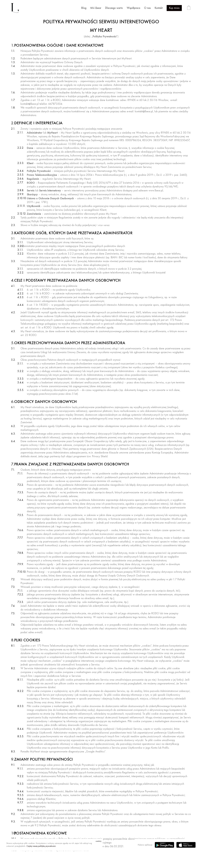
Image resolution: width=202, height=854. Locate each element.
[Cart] (189, 8)
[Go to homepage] (15, 8)
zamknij (98, 841)
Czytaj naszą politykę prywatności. (41, 846)
